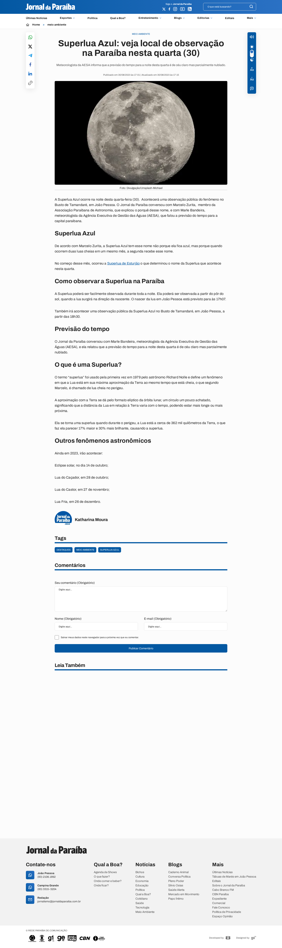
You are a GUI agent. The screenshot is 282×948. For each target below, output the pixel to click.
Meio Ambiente (144, 912)
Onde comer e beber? (108, 881)
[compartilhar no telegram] (30, 56)
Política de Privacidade (226, 912)
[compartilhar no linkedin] (30, 74)
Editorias (203, 18)
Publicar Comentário (141, 648)
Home (36, 24)
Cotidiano (141, 898)
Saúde (139, 903)
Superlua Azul (109, 549)
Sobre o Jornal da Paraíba (228, 885)
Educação (141, 885)
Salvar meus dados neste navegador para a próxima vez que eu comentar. (100, 637)
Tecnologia (142, 907)
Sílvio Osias (175, 885)
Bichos (139, 872)
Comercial (218, 903)
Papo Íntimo (176, 898)
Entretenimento (148, 18)
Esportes (66, 18)
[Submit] (251, 7)
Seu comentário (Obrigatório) (75, 582)
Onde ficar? (101, 885)
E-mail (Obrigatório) (158, 618)
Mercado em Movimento (183, 894)
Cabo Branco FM (223, 889)
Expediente (219, 898)
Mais (250, 18)
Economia (141, 881)
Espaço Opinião (222, 916)
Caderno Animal (178, 872)
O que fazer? (102, 876)
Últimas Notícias (36, 18)
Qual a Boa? (118, 18)
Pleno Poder (176, 881)
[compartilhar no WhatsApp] (30, 37)
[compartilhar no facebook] (30, 65)
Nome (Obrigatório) (68, 618)
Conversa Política (179, 876)
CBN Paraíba (220, 894)
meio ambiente (56, 24)
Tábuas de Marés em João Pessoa (234, 876)
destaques (64, 549)
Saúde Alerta (176, 889)
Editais (229, 18)
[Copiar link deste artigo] (30, 83)
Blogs (178, 18)
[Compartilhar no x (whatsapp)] (30, 47)
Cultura (139, 876)
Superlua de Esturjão (123, 263)
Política (92, 18)
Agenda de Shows (105, 872)
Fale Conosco (221, 907)
